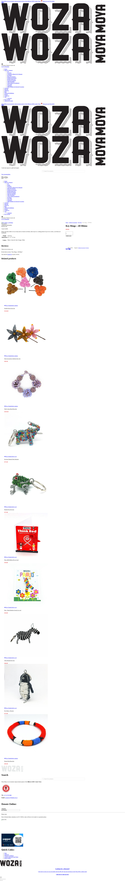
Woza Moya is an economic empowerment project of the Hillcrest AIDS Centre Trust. (21, 1)
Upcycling (9, 84)
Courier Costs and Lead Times (11, 857)
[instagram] (3, 2)
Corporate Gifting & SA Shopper (14, 74)
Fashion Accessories (11, 78)
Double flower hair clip (9, 308)
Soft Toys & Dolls (11, 194)
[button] (14, 456)
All (8, 71)
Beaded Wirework (11, 79)
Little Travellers (10, 81)
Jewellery (9, 73)
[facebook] (1, 2)
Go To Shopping (5, 66)
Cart (5, 97)
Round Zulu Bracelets (9, 761)
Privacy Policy (7, 858)
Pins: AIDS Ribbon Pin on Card (11, 560)
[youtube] (2, 2)
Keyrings (80, 222)
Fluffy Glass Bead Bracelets (10, 409)
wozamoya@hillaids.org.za (11, 797)
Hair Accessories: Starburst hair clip (12, 358)
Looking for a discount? (62, 869)
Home (5, 69)
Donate (6, 94)
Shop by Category (8, 70)
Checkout (9, 98)
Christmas (9, 85)
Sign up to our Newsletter (48, 1)
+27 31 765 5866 (8, 795)
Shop (5, 853)
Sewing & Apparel (11, 80)
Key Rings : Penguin (9, 710)
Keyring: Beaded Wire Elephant (11, 459)
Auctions (6, 88)
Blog (5, 92)
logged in (9, 254)
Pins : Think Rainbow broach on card (12, 610)
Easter (8, 185)
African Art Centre (8, 100)
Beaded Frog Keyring (9, 509)
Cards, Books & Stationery (13, 83)
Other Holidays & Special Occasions (15, 86)
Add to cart (68, 235)
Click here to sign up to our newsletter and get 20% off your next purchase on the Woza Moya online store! (62, 871)
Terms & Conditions (9, 855)
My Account (7, 99)
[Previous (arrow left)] (0, 880)
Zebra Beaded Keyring (9, 660)
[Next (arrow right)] (2, 880)
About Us (6, 90)
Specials (6, 89)
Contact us (6, 95)
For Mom (9, 75)
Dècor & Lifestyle (11, 76)
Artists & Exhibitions (9, 93)
